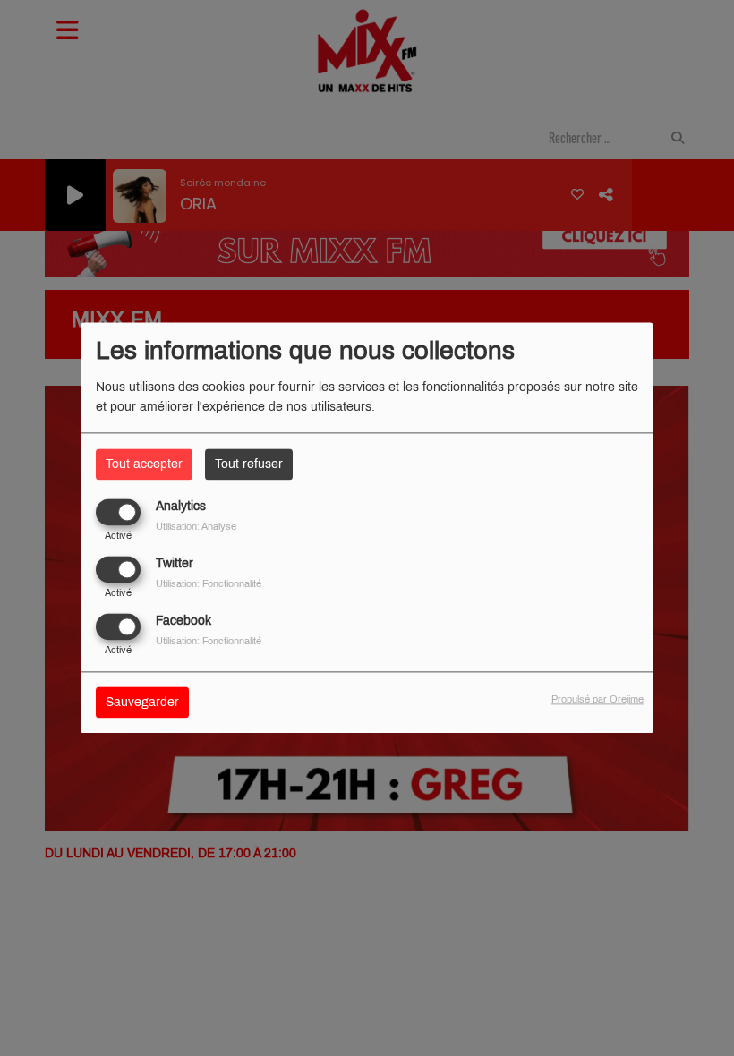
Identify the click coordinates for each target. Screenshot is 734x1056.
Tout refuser (249, 464)
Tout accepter (144, 464)
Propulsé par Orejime (597, 699)
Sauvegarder (142, 703)
